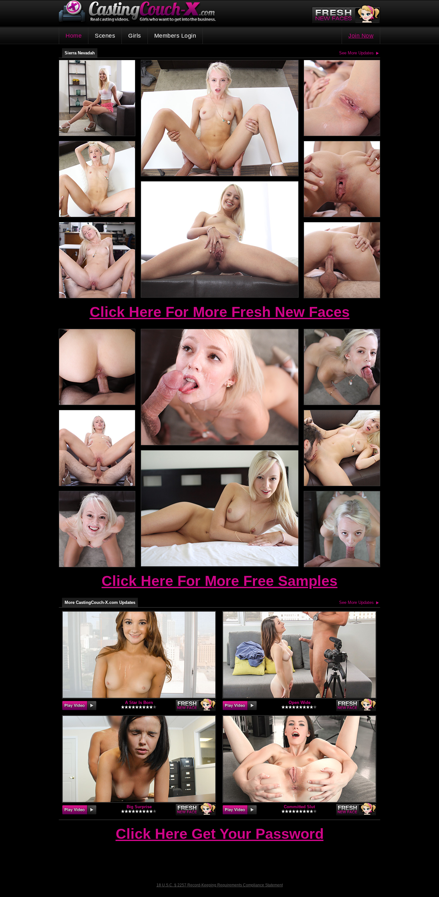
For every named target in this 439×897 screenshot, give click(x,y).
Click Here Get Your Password (220, 834)
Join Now (360, 35)
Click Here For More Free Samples (219, 581)
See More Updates (356, 53)
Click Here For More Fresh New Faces (220, 312)
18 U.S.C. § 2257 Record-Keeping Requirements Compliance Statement (220, 885)
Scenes (105, 35)
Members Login (175, 35)
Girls (134, 35)
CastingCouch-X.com (139, 12)
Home (74, 35)
